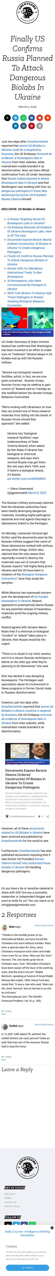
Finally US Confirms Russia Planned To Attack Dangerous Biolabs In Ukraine (30, 260)
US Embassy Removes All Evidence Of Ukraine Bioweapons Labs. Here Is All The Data (29, 231)
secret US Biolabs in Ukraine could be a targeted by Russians (23, 150)
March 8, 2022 (37, 493)
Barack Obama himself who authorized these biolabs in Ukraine (25, 863)
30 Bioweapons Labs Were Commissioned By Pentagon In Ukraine (26, 285)
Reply (3, 1014)
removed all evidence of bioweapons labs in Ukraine (26, 158)
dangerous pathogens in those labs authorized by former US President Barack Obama (24, 195)
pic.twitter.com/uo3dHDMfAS (26, 478)
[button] (7, 118)
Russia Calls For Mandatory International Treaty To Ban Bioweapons (25, 272)
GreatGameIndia (37, 141)
